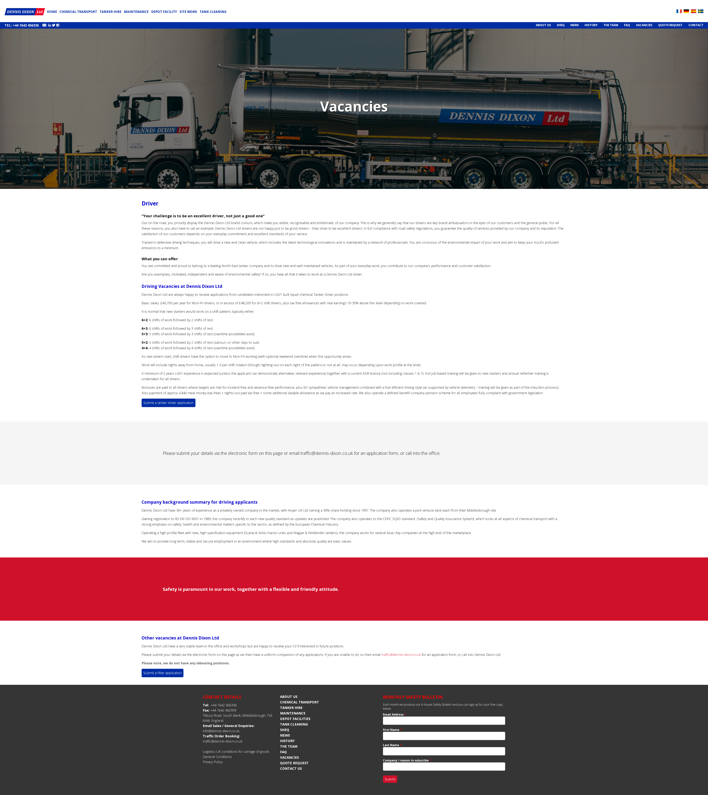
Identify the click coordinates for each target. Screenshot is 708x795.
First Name (392, 730)
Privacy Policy (213, 762)
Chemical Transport (78, 11)
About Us (543, 25)
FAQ (627, 25)
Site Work (188, 11)
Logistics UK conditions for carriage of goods (236, 751)
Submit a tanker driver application (168, 402)
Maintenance (136, 11)
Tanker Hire (110, 11)
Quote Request (670, 25)
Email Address (394, 714)
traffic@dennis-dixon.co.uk (327, 453)
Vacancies (644, 25)
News (574, 25)
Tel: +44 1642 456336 (22, 25)
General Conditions (217, 756)
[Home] (25, 14)
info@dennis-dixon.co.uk (221, 731)
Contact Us (291, 768)
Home (52, 11)
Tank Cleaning (213, 11)
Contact (695, 25)
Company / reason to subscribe (407, 760)
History (591, 25)
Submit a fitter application (162, 673)
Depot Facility (164, 11)
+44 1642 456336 (220, 705)
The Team (610, 25)
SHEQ (561, 25)
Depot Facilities (295, 718)
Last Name (392, 745)
